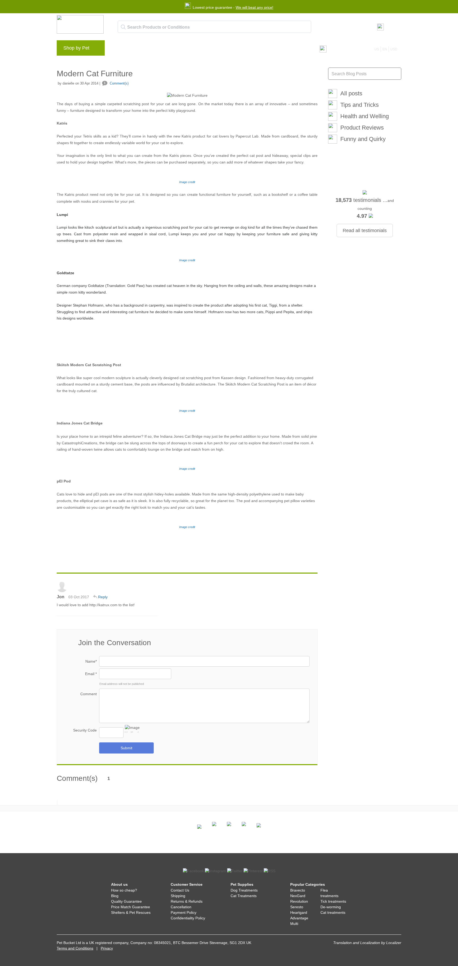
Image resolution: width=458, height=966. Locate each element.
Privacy (107, 948)
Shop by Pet (76, 48)
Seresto (296, 907)
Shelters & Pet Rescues (131, 912)
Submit (126, 748)
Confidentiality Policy (188, 918)
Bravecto (297, 890)
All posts (351, 93)
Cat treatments (332, 912)
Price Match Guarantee (130, 907)
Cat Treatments (244, 896)
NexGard (297, 896)
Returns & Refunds (186, 901)
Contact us (217, 49)
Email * (91, 674)
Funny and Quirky (363, 139)
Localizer (393, 943)
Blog (139, 49)
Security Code (85, 730)
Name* (91, 661)
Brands (120, 49)
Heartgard (298, 912)
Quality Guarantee (126, 901)
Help (195, 49)
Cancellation (181, 907)
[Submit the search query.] (123, 27)
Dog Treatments (244, 890)
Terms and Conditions (75, 948)
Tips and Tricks (359, 104)
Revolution (299, 901)
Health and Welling (364, 116)
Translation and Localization (356, 943)
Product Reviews (362, 127)
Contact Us (180, 890)
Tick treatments (333, 901)
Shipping (178, 896)
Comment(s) (116, 83)
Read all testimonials (365, 230)
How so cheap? (124, 890)
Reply (103, 597)
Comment (88, 694)
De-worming (330, 907)
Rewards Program (167, 49)
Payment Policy (183, 912)
